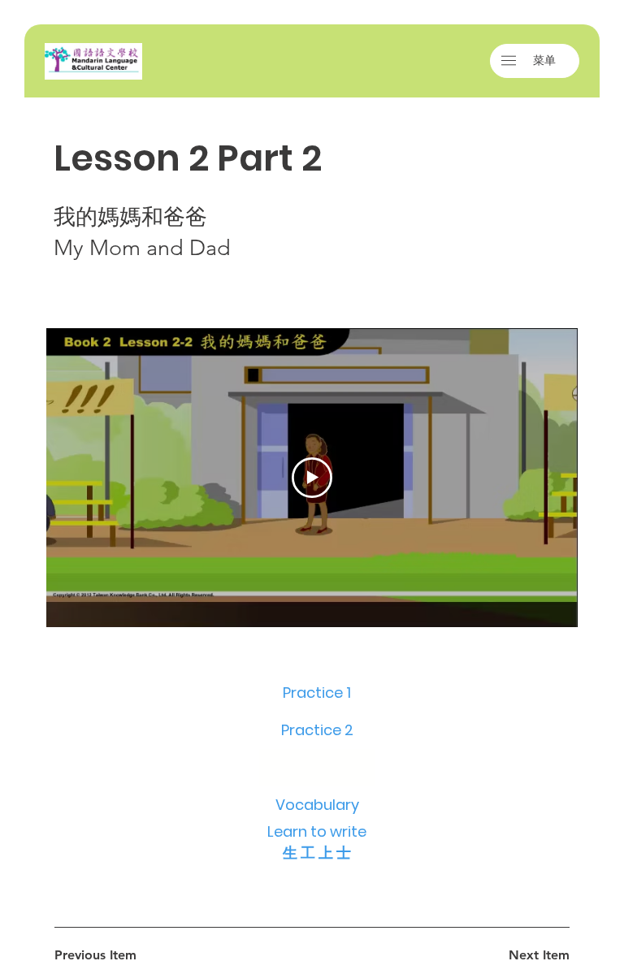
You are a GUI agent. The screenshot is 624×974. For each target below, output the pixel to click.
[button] (508, 60)
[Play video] (312, 477)
